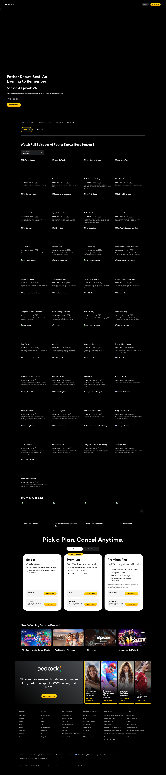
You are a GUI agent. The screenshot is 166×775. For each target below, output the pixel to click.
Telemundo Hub (66, 737)
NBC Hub (64, 730)
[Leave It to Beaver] (131, 511)
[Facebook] (128, 753)
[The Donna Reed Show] (99, 511)
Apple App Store (131, 724)
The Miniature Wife (89, 721)
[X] (128, 758)
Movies (21, 718)
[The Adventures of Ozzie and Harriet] (68, 511)
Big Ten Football (45, 727)
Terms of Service (26, 755)
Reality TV (65, 721)
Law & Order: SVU (109, 740)
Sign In (145, 4)
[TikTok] (133, 753)
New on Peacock (67, 718)
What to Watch (66, 715)
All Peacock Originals (89, 737)
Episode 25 (71, 122)
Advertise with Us (26, 758)
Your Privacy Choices (85, 755)
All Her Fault (87, 727)
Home (23, 122)
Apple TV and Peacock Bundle (135, 730)
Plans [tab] (75, 549)
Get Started (155, 4)
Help (96, 755)
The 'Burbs (86, 730)
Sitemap (21, 733)
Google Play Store (131, 727)
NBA (41, 718)
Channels (22, 730)
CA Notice (59, 755)
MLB (41, 733)
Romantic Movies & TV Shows (71, 733)
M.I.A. (84, 718)
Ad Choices (69, 755)
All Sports (43, 737)
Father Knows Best (45, 122)
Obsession (107, 724)
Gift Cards (129, 737)
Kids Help (103, 755)
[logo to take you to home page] (10, 4)
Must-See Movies (67, 724)
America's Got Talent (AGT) (112, 727)
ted (84, 733)
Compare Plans (130, 715)
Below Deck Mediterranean (112, 730)
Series (32, 122)
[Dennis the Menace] (36, 511)
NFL (41, 724)
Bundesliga (43, 730)
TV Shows (22, 715)
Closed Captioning (131, 718)
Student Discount (131, 733)
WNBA (42, 721)
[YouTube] (138, 753)
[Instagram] (143, 753)
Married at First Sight (89, 715)
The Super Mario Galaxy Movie (113, 715)
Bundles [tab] (90, 549)
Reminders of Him (109, 718)
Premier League (45, 715)
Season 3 (59, 122)
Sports (21, 727)
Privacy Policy (39, 755)
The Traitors (86, 724)
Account (128, 721)
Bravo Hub (65, 727)
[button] (36, 637)
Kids (20, 724)
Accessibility (49, 755)
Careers (112, 755)
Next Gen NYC (108, 721)
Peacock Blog (23, 737)
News (21, 721)
